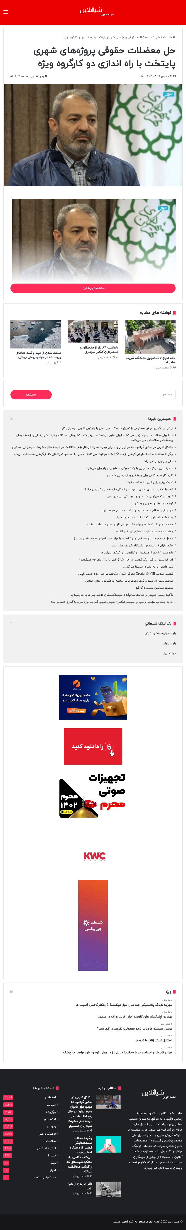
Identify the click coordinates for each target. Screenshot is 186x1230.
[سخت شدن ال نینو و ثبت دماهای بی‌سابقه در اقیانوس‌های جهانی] (35, 334)
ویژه (53, 1163)
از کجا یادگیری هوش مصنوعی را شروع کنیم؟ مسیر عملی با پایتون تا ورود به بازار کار (117, 428)
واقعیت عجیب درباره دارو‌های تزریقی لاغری (144, 531)
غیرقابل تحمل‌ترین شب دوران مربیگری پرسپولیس (140, 496)
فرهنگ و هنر (47, 1134)
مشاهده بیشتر (94, 288)
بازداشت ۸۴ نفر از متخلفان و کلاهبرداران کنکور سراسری (99, 350)
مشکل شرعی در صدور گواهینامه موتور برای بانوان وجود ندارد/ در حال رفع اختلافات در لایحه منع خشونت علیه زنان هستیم (92, 447)
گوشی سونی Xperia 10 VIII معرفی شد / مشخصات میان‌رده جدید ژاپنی (125, 574)
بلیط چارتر (170, 643)
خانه (170, 37)
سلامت (51, 1141)
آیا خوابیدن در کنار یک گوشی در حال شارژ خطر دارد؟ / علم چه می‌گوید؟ (126, 560)
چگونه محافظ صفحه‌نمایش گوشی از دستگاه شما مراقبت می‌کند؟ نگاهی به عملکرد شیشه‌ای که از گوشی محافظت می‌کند (93, 454)
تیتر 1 (52, 1155)
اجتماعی (159, 37)
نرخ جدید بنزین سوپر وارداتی (154, 503)
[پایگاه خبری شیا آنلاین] (93, 12)
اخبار (53, 1170)
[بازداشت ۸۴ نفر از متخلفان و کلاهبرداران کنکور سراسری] (93, 331)
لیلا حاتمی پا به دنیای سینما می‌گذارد (148, 567)
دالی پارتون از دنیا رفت (158, 461)
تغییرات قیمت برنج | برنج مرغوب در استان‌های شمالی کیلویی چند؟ (128, 489)
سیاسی (50, 1105)
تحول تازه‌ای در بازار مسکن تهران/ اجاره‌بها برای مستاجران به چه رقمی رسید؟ (123, 538)
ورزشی (51, 1126)
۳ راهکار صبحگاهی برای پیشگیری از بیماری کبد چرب (139, 475)
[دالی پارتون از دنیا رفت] (108, 1189)
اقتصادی (50, 1119)
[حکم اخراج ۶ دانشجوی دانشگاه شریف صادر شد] (150, 336)
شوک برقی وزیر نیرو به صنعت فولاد (149, 482)
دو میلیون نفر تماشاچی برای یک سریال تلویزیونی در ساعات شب (130, 524)
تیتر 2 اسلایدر (46, 1148)
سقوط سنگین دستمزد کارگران (153, 588)
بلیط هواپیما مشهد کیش (160, 633)
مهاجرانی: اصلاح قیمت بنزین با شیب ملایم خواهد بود (137, 510)
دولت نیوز (170, 653)
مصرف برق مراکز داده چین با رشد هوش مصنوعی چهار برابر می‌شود (129, 468)
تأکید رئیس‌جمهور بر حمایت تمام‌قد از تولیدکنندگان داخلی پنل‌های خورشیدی (122, 595)
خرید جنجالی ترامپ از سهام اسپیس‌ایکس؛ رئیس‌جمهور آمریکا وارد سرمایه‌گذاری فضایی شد (112, 602)
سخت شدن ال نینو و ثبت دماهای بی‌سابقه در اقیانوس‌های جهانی (38, 355)
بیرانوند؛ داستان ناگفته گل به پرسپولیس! (145, 517)
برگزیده (51, 1112)
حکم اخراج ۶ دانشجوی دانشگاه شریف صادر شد (142, 545)
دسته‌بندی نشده (45, 1177)
